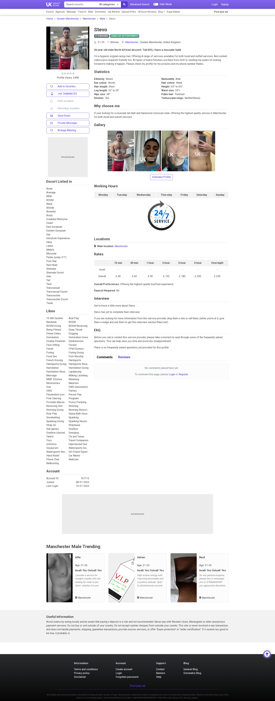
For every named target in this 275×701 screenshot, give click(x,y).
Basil (202, 557)
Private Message (67, 122)
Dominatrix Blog (192, 673)
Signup (225, 4)
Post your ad (221, 11)
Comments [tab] (105, 357)
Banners (160, 673)
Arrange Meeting (67, 130)
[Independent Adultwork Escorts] (53, 4)
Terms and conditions (86, 669)
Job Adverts (114, 11)
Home (49, 18)
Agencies (60, 11)
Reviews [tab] (124, 357)
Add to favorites (67, 86)
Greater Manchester (68, 18)
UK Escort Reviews (147, 11)
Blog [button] (160, 11)
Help (158, 676)
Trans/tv (82, 11)
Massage (71, 11)
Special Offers (129, 11)
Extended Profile (161, 177)
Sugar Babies (173, 11)
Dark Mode (166, 4)
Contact (160, 669)
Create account (124, 669)
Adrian (141, 557)
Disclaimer (80, 676)
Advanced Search (139, 4)
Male (90, 11)
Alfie (78, 557)
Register (183, 374)
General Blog (190, 669)
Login (215, 4)
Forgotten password (127, 676)
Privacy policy (82, 673)
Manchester (89, 18)
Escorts (50, 11)
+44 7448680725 (67, 93)
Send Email (64, 115)
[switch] (155, 4)
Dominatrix (100, 11)
